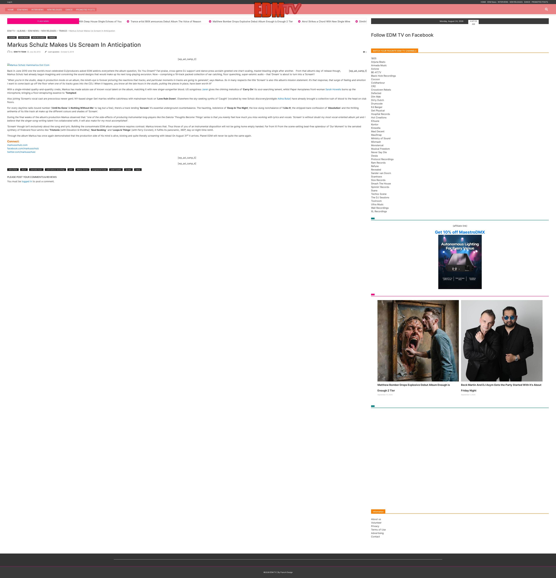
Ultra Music (377, 204)
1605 (373, 58)
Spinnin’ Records (380, 187)
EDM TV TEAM (20, 52)
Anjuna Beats (378, 61)
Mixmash (376, 141)
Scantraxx (376, 176)
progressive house (99, 170)
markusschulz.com (17, 145)
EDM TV (11, 31)
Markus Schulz (82, 170)
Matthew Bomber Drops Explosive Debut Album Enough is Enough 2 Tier (162, 21)
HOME (483, 2)
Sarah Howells (333, 89)
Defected (376, 93)
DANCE (527, 2)
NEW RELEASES (516, 2)
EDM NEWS (33, 31)
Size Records (378, 180)
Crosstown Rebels (381, 89)
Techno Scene (378, 193)
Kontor (374, 124)
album (24, 170)
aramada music (36, 170)
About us (376, 519)
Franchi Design (286, 572)
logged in (27, 181)
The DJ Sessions (380, 197)
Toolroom (376, 200)
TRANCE (63, 31)
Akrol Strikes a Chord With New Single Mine (236, 21)
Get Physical (378, 110)
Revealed (376, 169)
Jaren (205, 89)
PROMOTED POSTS (540, 2)
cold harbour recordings (55, 170)
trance (138, 170)
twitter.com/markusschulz (21, 151)
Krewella (375, 127)
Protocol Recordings (382, 159)
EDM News (491, 2)
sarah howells (116, 170)
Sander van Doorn (381, 173)
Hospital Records (380, 114)
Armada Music (379, 65)
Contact (375, 536)
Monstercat (377, 145)
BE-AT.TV (376, 72)
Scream (128, 170)
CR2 (373, 86)
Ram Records (378, 162)
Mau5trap (376, 134)
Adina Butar (284, 98)
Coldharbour (378, 82)
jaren (71, 170)
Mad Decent (377, 131)
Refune (375, 166)
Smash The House (381, 183)
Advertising (377, 533)
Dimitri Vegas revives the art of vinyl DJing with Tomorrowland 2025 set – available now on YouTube (324, 21)
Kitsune (375, 120)
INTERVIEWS (503, 2)
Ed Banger (376, 107)
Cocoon (375, 79)
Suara (374, 190)
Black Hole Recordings (383, 75)
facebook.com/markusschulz (23, 148)
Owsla (374, 155)
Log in (9, 2)
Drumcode (377, 103)
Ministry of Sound (381, 138)
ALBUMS (21, 31)
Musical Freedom (380, 148)
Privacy (375, 526)
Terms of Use (378, 529)
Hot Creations (378, 117)
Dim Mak (376, 96)
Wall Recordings (380, 207)
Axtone (375, 68)
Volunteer (376, 522)
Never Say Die (379, 152)
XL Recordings (379, 211)
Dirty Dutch (377, 100)
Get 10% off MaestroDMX (460, 232)
